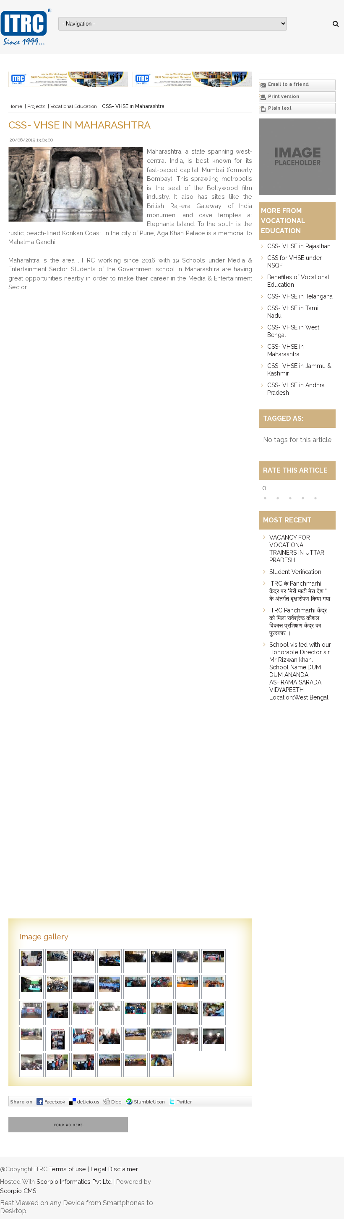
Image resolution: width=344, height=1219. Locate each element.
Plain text (279, 108)
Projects (36, 106)
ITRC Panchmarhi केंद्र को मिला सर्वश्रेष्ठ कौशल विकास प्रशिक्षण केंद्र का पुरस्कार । (298, 621)
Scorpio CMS (18, 1190)
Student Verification (295, 571)
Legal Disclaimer (114, 1169)
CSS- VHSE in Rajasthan (299, 246)
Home (15, 106)
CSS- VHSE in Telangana (300, 296)
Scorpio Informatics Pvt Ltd (74, 1181)
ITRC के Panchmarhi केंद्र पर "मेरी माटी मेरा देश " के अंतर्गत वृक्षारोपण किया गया (299, 591)
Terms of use (67, 1169)
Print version (283, 96)
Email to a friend (288, 84)
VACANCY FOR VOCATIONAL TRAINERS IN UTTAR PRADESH (296, 548)
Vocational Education (73, 106)
